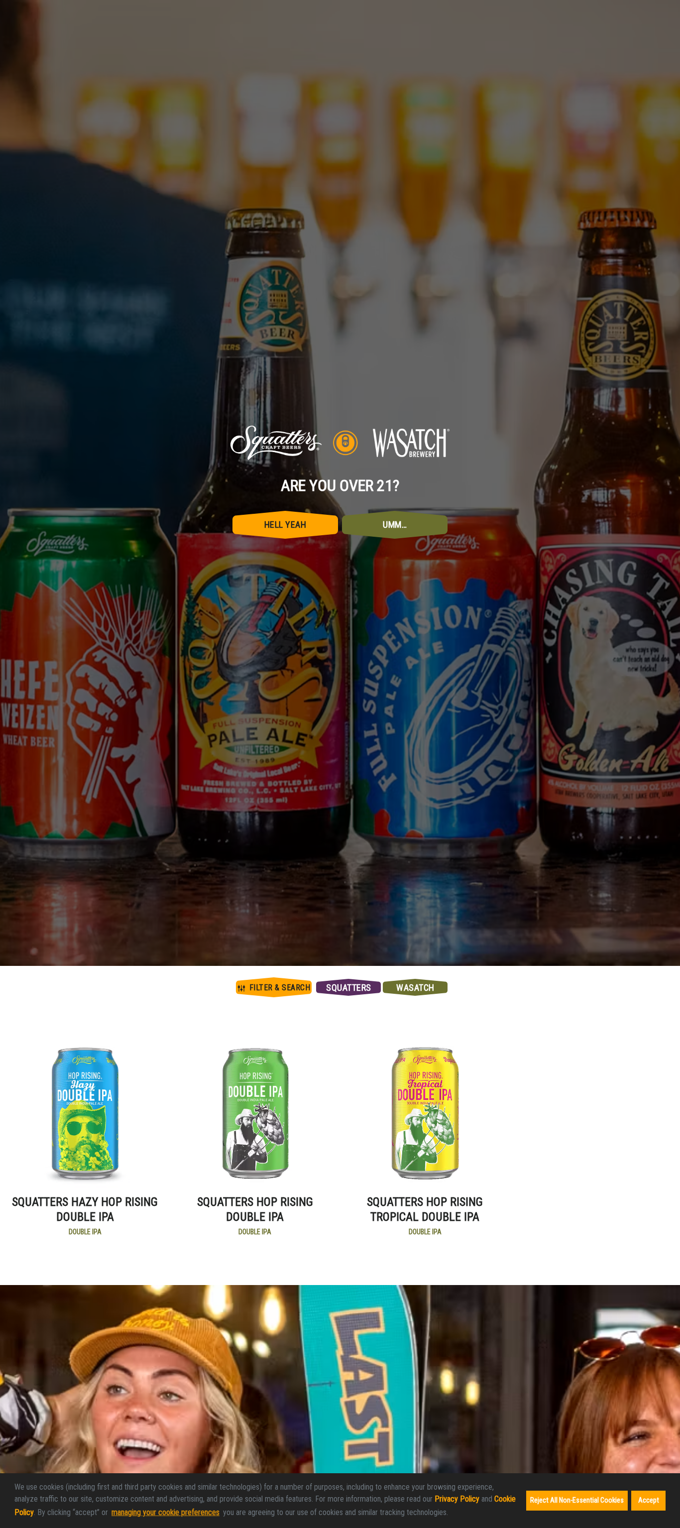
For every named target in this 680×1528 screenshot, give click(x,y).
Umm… (395, 806)
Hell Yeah (285, 806)
